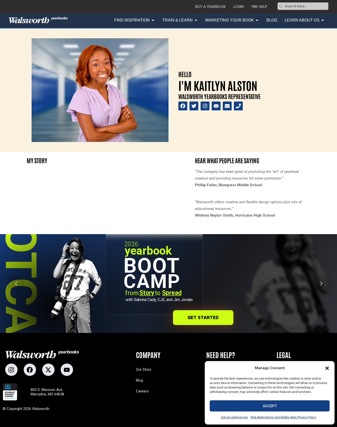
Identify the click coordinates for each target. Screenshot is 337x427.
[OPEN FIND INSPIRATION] (153, 20)
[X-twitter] (48, 370)
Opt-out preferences (234, 417)
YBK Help (259, 6)
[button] (327, 368)
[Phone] (238, 106)
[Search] (281, 6)
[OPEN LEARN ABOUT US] (323, 20)
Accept (270, 406)
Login (238, 6)
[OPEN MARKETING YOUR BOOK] (257, 20)
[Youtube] (216, 106)
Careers (142, 391)
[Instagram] (205, 106)
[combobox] (306, 6)
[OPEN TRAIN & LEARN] (196, 20)
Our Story (143, 369)
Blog (139, 380)
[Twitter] (193, 106)
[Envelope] (227, 106)
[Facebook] (182, 106)
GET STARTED (203, 317)
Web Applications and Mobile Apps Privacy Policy (283, 417)
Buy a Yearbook (210, 6)
